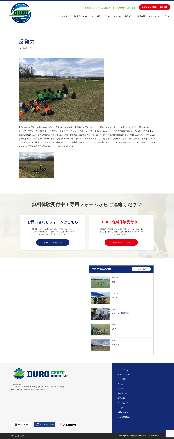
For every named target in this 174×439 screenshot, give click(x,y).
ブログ (166, 16)
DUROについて (81, 16)
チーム (107, 16)
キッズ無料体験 (124, 417)
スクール (117, 16)
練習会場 (141, 16)
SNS (114, 328)
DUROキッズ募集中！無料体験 (154, 7)
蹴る (114, 281)
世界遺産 (115, 344)
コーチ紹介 (96, 16)
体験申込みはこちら (121, 242)
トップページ (65, 16)
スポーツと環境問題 (120, 313)
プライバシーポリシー (19, 436)
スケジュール (154, 16)
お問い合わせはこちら (53, 242)
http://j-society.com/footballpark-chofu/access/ (28, 389)
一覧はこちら (141, 269)
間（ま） (115, 297)
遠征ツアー (129, 16)
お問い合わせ (123, 412)
